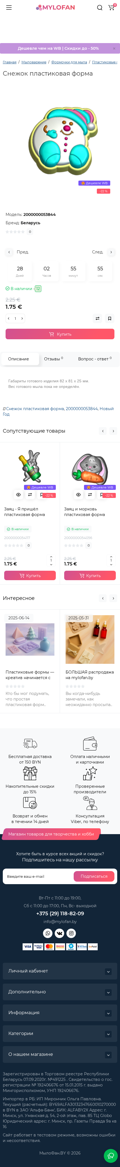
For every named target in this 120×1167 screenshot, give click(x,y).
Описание (18, 358)
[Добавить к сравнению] (30, 494)
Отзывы (53, 358)
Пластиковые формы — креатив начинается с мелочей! (30, 678)
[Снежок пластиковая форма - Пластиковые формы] (60, 142)
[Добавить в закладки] (42, 494)
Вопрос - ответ (95, 358)
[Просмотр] (18, 494)
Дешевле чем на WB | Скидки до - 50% (58, 48)
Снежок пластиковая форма (35, 408)
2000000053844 (82, 408)
